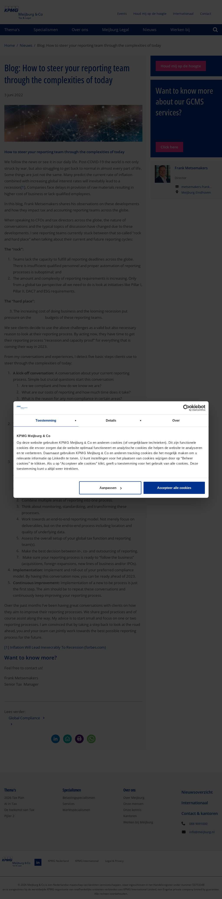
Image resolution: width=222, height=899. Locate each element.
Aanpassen (108, 488)
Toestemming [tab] (46, 420)
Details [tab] (111, 420)
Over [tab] (176, 420)
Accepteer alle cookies (174, 488)
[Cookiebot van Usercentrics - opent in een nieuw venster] (186, 407)
